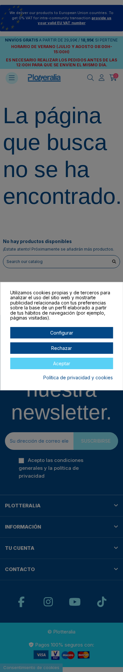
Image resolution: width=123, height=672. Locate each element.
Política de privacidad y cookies (78, 377)
